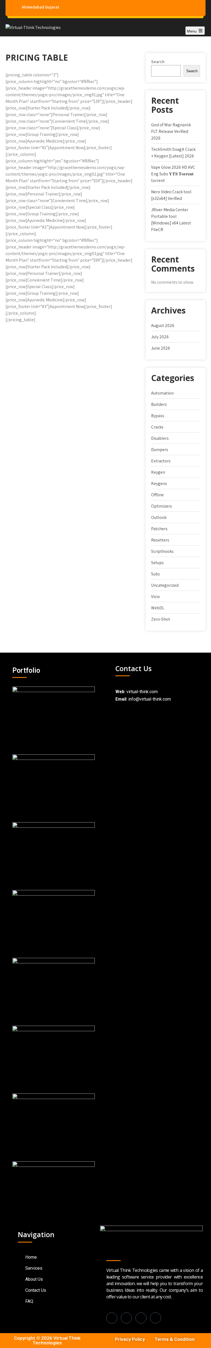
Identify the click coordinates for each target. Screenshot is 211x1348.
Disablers (160, 438)
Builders (159, 404)
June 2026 (160, 348)
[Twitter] (155, 1317)
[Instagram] (140, 1317)
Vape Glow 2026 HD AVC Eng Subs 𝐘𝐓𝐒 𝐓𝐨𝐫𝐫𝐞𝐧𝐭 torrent (173, 173)
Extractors (161, 461)
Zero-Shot (160, 619)
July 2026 (160, 337)
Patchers (159, 529)
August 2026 (162, 325)
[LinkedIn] (126, 1317)
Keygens (159, 483)
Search (158, 62)
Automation (162, 393)
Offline (157, 495)
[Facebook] (111, 1317)
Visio (155, 596)
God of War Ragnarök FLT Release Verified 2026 (171, 131)
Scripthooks (162, 551)
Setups (157, 563)
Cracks (157, 427)
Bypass (157, 416)
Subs (155, 574)
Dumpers (159, 449)
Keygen (158, 472)
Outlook (158, 517)
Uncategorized (165, 585)
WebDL (157, 608)
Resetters (160, 540)
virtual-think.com (142, 691)
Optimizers (161, 506)
